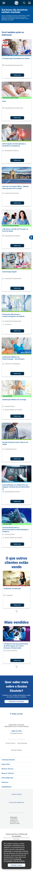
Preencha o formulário (16, 701)
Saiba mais (17, 75)
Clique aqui (13, 817)
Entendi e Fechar (16, 865)
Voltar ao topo (17, 714)
